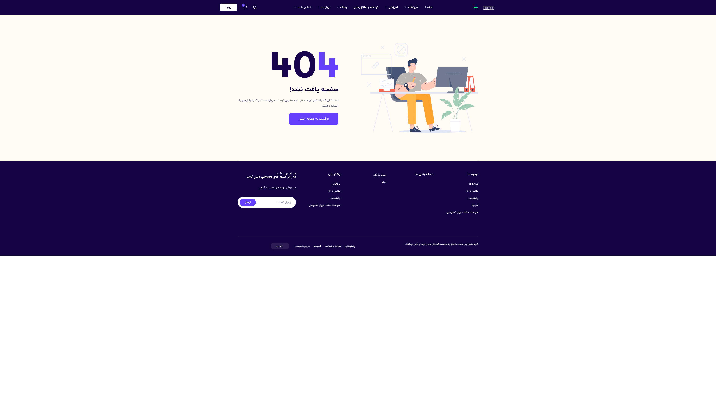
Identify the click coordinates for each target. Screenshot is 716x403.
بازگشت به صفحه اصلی (314, 119)
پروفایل (336, 184)
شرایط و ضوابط (333, 246)
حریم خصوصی (302, 246)
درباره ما (325, 7)
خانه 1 (428, 7)
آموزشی (392, 7)
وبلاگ (343, 7)
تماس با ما (304, 7)
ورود (228, 7)
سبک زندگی (379, 175)
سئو (384, 182)
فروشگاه (412, 7)
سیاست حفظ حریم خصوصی (462, 212)
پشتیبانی (473, 198)
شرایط (475, 205)
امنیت (317, 246)
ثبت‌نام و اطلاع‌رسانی (365, 7)
